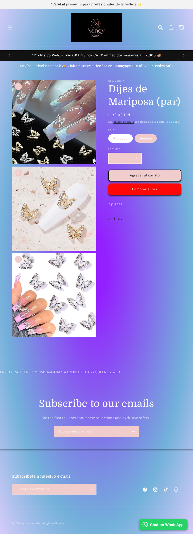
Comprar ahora (144, 189)
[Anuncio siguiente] (184, 55)
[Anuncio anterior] (9, 55)
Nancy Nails (28, 523)
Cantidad (114, 149)
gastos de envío (123, 121)
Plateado (120, 138)
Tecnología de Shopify (50, 523)
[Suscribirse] (133, 431)
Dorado (148, 139)
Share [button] (118, 218)
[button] (10, 27)
